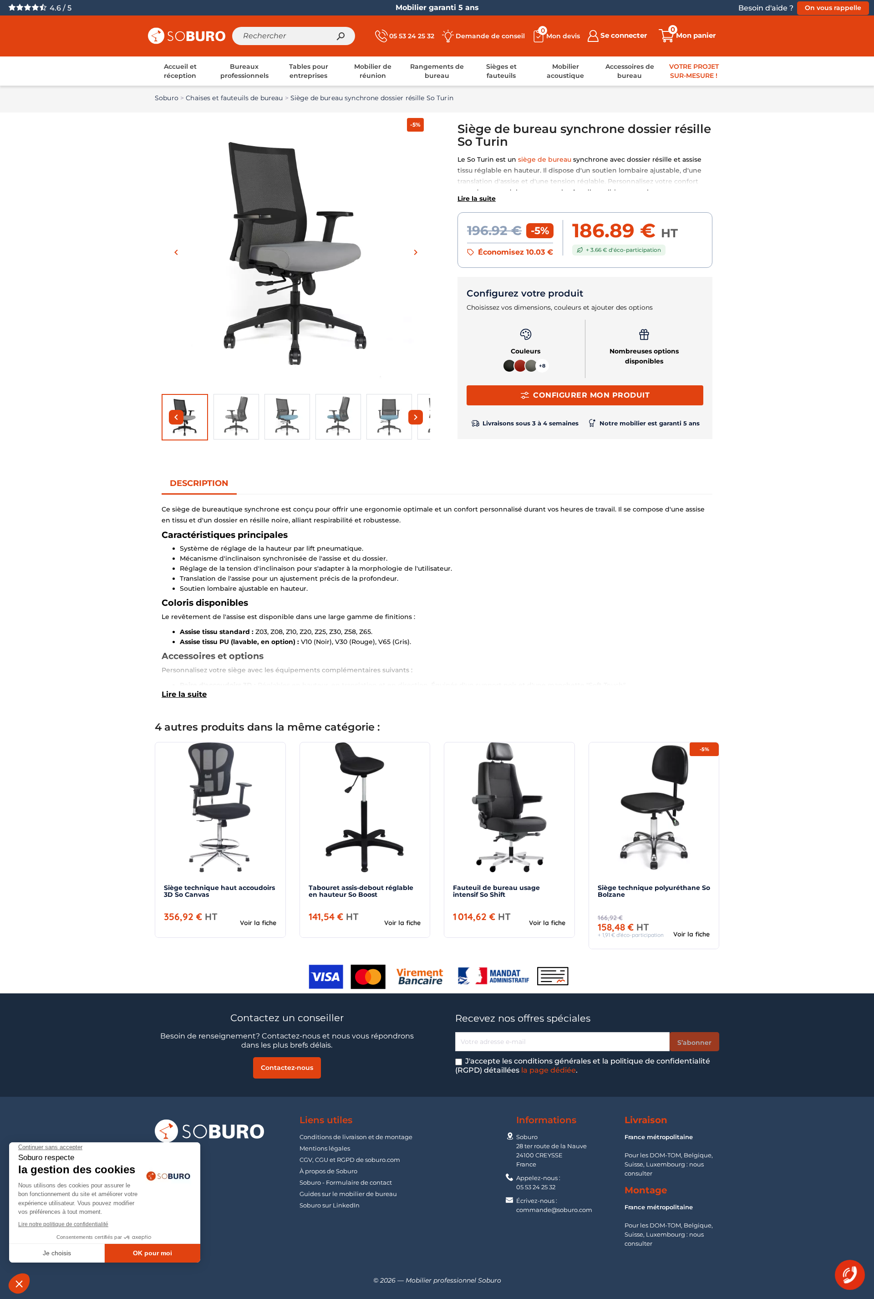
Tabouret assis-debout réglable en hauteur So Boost (361, 891)
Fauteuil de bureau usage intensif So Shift (496, 891)
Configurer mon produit (591, 395)
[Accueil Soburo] (186, 35)
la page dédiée (548, 1070)
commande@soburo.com (554, 1209)
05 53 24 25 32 (535, 1187)
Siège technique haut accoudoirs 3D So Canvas (219, 891)
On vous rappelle (833, 8)
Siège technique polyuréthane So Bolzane (654, 891)
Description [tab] (199, 483)
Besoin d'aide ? (765, 8)
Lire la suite (476, 198)
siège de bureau (544, 159)
